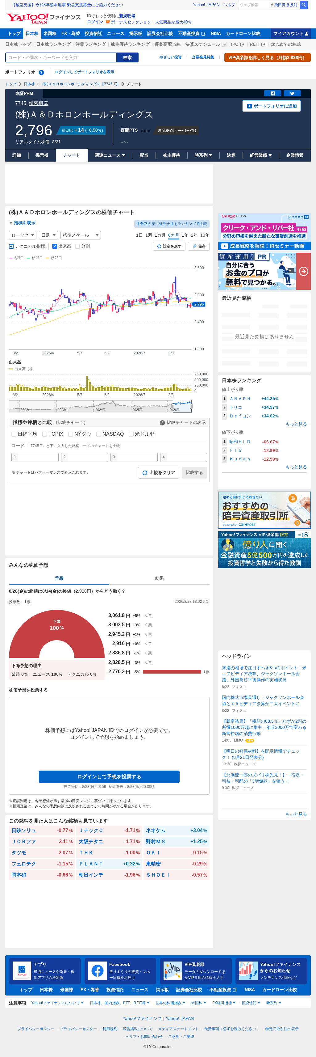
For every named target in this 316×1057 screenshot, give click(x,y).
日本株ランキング (53, 44)
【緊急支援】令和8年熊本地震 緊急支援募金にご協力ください (67, 4)
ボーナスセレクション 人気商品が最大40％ (151, 22)
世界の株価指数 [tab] (168, 1003)
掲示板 (135, 33)
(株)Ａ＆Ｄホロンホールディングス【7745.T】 (80, 84)
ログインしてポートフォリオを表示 (84, 72)
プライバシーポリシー (35, 1029)
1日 (139, 235)
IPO (235, 44)
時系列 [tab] (271, 1003)
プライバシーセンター (78, 1029)
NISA (216, 33)
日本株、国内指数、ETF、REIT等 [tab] (118, 1003)
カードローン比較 (243, 33)
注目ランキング (91, 44)
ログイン (95, 21)
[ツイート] (292, 93)
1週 (148, 235)
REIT (255, 44)
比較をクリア (162, 472)
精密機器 (38, 103)
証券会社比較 (160, 33)
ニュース (115, 33)
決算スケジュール (202, 44)
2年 (194, 235)
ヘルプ (229, 4)
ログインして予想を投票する (109, 776)
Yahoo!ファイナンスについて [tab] (55, 1003)
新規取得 (127, 16)
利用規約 (109, 1029)
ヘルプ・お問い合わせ (144, 1036)
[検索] (304, 5)
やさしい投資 (171, 57)
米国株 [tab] (196, 1003)
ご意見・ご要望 (181, 1036)
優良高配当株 (168, 44)
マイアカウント (288, 33)
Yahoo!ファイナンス (142, 1018)
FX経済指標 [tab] (222, 1003)
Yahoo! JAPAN (206, 4)
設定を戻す (172, 246)
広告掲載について (137, 1029)
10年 (205, 235)
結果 (159, 578)
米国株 (50, 33)
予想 (59, 578)
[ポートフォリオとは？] (41, 72)
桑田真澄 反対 (285, 5)
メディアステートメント (178, 1029)
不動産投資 (189, 33)
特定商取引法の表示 (282, 1029)
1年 (185, 235)
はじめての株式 (286, 44)
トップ (14, 33)
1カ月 (160, 235)
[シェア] (272, 93)
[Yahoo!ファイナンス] (44, 15)
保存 (202, 246)
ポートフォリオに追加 (275, 106)
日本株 (32, 33)
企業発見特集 (203, 57)
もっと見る (296, 423)
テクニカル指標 (30, 246)
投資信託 (93, 33)
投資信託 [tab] (249, 1003)
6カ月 (173, 235)
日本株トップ (18, 44)
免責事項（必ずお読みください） (232, 1029)
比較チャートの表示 (186, 422)
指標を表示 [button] (24, 222)
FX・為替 (70, 33)
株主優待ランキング (130, 44)
